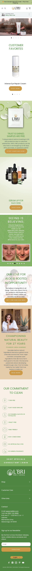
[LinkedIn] (12, 563)
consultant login (16, 463)
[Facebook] (9, 563)
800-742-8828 (13, 513)
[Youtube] (23, 563)
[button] (2, 8)
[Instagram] (16, 563)
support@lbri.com (12, 511)
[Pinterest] (19, 563)
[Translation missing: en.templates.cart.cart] (30, 8)
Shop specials (16, 459)
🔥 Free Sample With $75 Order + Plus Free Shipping (15, 2)
